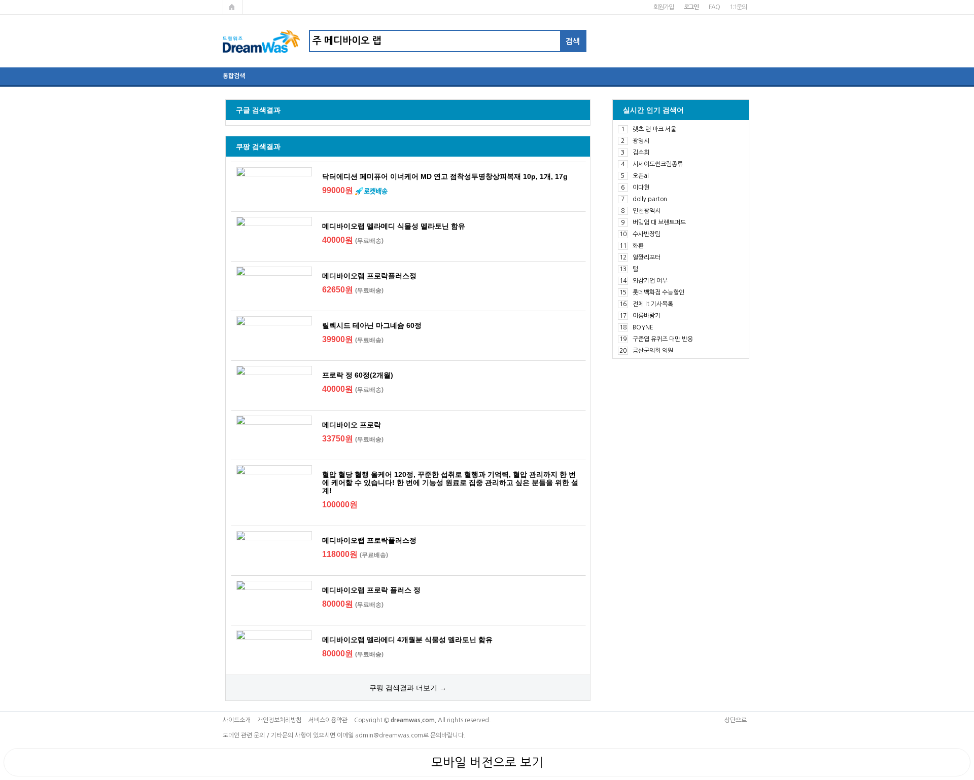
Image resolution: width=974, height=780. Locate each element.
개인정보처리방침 (279, 720)
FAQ (714, 7)
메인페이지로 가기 (232, 7)
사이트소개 (237, 720)
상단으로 (735, 720)
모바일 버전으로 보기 (487, 762)
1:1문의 (737, 7)
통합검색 (234, 76)
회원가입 (663, 7)
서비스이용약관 (327, 720)
